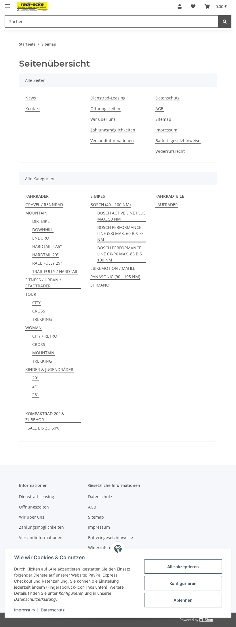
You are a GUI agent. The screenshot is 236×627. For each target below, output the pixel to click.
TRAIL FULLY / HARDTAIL (55, 271)
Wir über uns (103, 119)
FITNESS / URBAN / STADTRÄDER (43, 283)
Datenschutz (53, 609)
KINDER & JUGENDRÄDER (49, 369)
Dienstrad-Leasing (107, 98)
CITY (36, 302)
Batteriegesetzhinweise (177, 140)
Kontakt (32, 108)
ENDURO (40, 238)
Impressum (24, 609)
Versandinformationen (112, 140)
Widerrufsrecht (170, 151)
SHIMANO (99, 285)
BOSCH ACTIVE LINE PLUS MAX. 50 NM (121, 216)
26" (35, 394)
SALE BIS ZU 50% (44, 428)
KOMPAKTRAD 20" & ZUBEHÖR (44, 416)
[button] (179, 6)
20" (35, 378)
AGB (159, 108)
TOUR (30, 294)
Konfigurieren (183, 583)
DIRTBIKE (41, 221)
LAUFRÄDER (166, 204)
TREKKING (42, 319)
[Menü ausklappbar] (7, 3)
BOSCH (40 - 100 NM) (110, 204)
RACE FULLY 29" (47, 263)
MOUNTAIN (36, 213)
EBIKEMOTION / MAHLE (112, 268)
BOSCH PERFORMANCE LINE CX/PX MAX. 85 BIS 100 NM (119, 254)
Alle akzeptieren (183, 566)
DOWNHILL (42, 229)
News (30, 98)
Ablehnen (183, 600)
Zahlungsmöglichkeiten (112, 130)
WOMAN (33, 327)
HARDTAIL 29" (45, 254)
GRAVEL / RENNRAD (44, 204)
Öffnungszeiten (105, 108)
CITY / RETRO (44, 336)
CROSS (38, 311)
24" (35, 386)
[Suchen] (224, 21)
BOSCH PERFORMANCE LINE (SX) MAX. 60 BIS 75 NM (120, 233)
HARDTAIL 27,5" (47, 246)
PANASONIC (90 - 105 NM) (115, 276)
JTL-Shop (206, 619)
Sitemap (163, 119)
